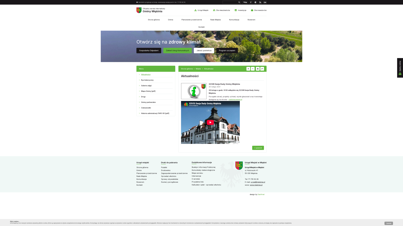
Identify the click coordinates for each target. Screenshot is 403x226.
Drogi (143, 97)
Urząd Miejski (203, 10)
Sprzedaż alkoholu (168, 176)
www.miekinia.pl (256, 185)
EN (265, 2)
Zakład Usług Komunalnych (177, 50)
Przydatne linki (197, 182)
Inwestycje (242, 10)
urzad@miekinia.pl (258, 182)
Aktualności (145, 74)
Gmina (170, 20)
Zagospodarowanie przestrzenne (174, 173)
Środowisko (165, 170)
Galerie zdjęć (146, 86)
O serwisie (196, 179)
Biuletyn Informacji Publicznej (203, 167)
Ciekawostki (146, 108)
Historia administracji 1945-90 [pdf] (155, 113)
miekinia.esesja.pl (235, 99)
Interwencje (196, 176)
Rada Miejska (215, 20)
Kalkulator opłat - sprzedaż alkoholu (206, 185)
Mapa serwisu (197, 173)
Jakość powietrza (204, 50)
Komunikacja (234, 20)
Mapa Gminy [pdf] (148, 91)
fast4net (261, 194)
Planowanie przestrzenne (191, 20)
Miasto (198, 69)
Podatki (164, 167)
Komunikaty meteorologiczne (203, 170)
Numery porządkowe (169, 182)
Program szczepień (227, 50)
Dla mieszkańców (223, 10)
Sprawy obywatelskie (169, 179)
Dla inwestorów (260, 10)
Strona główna (154, 20)
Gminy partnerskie (148, 102)
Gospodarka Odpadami (148, 50)
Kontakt (201, 27)
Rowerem (251, 20)
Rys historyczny (147, 80)
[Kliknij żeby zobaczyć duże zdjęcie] (194, 91)
